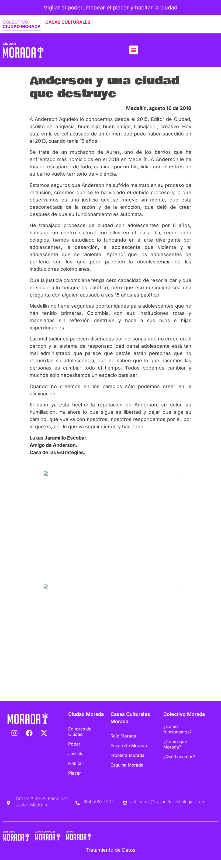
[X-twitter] (44, 733)
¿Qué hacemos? (179, 756)
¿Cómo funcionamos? (177, 729)
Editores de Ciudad (79, 731)
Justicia (76, 753)
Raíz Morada (123, 736)
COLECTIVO (15, 22)
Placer (74, 773)
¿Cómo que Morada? (175, 744)
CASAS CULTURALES (67, 22)
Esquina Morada (126, 765)
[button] (133, 50)
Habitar (75, 763)
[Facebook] (29, 733)
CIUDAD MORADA (22, 26)
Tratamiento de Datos (111, 850)
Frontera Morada (127, 755)
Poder (74, 744)
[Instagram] (14, 733)
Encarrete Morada (128, 745)
